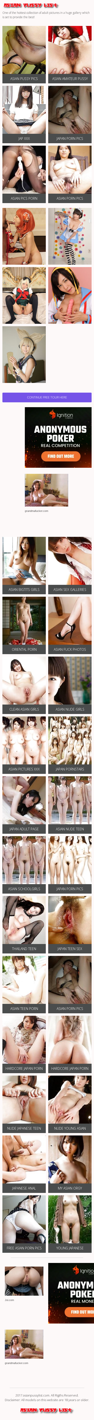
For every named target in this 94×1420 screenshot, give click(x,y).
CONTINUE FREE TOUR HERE (47, 397)
